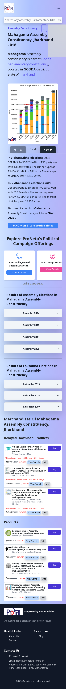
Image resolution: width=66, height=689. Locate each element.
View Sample (34, 462)
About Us (14, 636)
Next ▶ (48, 149)
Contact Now (19, 272)
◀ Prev (18, 149)
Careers (13, 640)
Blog (41, 636)
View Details (52, 269)
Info (45, 462)
